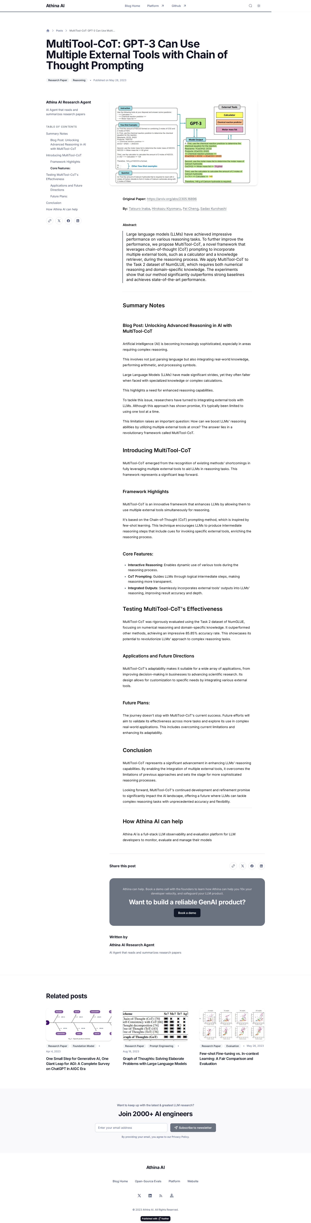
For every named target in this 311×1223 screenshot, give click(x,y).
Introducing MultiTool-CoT (64, 155)
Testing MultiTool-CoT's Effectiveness (62, 177)
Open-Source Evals (148, 1181)
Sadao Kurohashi (213, 209)
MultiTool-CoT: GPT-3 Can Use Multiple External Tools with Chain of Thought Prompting (92, 30)
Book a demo (187, 913)
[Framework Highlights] (121, 490)
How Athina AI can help (62, 209)
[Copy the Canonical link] (49, 220)
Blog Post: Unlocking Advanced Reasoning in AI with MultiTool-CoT (68, 144)
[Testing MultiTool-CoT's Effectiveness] (121, 607)
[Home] (48, 30)
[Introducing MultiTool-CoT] (121, 448)
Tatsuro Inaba (139, 209)
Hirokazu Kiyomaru (166, 209)
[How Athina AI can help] (121, 819)
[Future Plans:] (121, 701)
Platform (153, 6)
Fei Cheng (191, 209)
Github (176, 6)
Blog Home (132, 6)
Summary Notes (57, 133)
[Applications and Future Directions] (121, 654)
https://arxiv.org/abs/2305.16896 (172, 199)
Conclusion (53, 203)
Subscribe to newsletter (195, 1127)
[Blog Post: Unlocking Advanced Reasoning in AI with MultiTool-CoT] (121, 324)
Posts (59, 30)
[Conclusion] (121, 748)
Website (192, 1181)
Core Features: (60, 168)
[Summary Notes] (121, 303)
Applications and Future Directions (66, 188)
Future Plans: (59, 196)
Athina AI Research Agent (68, 102)
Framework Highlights (65, 161)
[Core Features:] (121, 552)
